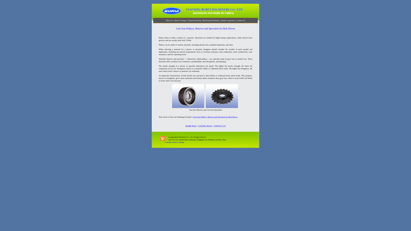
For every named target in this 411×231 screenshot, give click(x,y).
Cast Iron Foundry (171, 142)
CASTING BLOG (205, 126)
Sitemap (181, 142)
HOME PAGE (191, 126)
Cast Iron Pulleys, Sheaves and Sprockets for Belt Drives (215, 117)
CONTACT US (220, 126)
